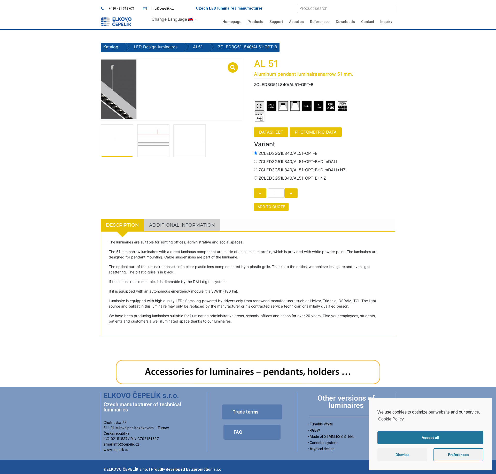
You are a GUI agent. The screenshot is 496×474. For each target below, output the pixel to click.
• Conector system (323, 443)
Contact (367, 22)
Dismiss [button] (402, 455)
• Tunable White (320, 424)
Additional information (182, 225)
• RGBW (314, 430)
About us (296, 22)
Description (122, 225)
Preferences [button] (458, 455)
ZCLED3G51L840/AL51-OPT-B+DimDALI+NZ (302, 169)
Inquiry (386, 22)
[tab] (122, 225)
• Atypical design (321, 449)
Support (276, 22)
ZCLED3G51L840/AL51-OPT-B (288, 153)
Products (255, 22)
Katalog (110, 46)
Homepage (231, 22)
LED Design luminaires (155, 46)
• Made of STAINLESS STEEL (331, 436)
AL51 (198, 46)
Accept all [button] (430, 437)
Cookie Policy (391, 419)
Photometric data (316, 132)
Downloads (345, 22)
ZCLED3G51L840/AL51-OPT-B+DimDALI (298, 161)
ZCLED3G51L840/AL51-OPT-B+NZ (292, 178)
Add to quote (271, 206)
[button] (252, 411)
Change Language (170, 19)
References (320, 22)
